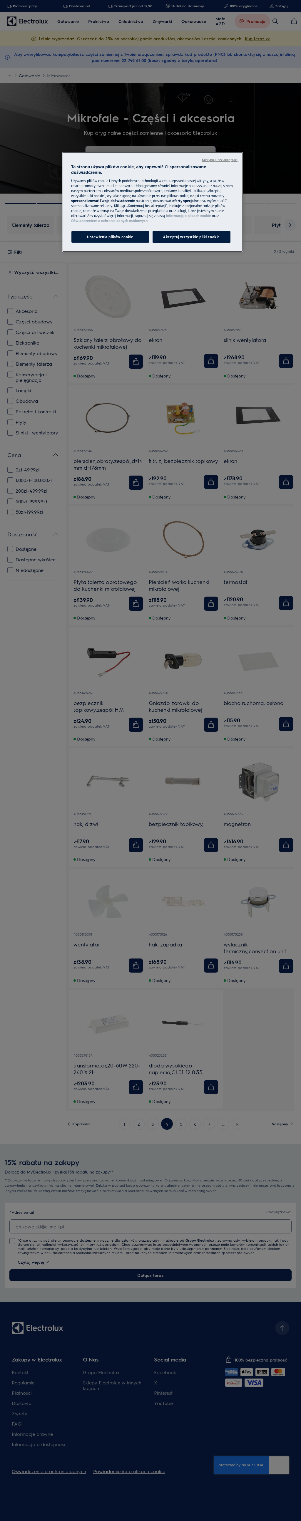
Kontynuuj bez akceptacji (220, 160)
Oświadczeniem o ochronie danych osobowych (109, 221)
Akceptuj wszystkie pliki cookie (191, 237)
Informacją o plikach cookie (188, 216)
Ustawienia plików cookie (110, 237)
